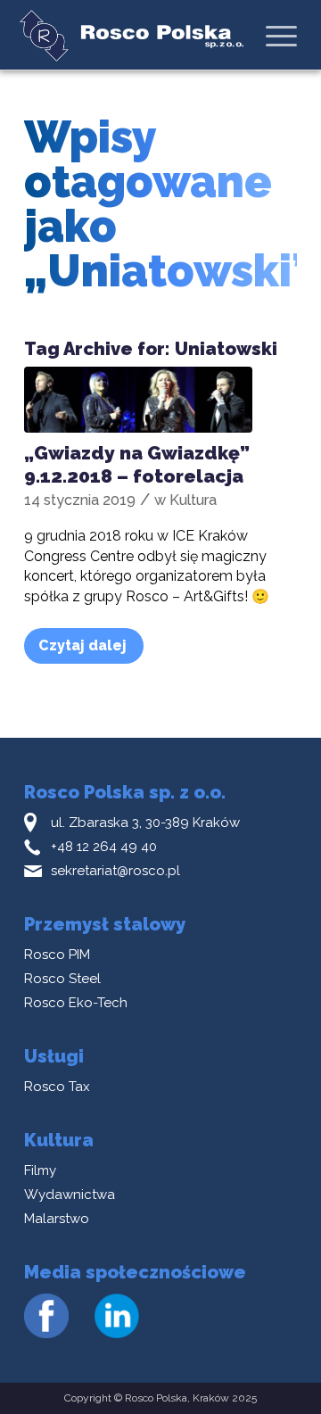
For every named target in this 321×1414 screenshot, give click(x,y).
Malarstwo (56, 1219)
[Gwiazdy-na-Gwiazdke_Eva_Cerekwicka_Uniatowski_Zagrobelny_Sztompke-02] (138, 400)
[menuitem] (281, 35)
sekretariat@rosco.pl (115, 871)
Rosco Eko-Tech (76, 1003)
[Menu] (281, 35)
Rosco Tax (57, 1087)
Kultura (193, 500)
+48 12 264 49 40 (104, 847)
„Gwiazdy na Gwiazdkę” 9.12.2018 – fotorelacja (137, 464)
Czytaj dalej (82, 645)
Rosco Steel (62, 979)
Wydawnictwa (69, 1195)
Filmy (40, 1170)
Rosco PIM (57, 955)
